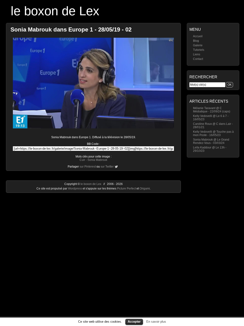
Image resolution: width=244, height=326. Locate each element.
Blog (196, 40)
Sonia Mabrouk (97, 160)
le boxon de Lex (55, 11)
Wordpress (75, 188)
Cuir (82, 160)
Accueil (198, 36)
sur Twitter (107, 166)
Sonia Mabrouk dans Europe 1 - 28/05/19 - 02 (71, 29)
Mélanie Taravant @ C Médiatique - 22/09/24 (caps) (211, 109)
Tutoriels (198, 50)
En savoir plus (156, 321)
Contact (198, 59)
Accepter (134, 321)
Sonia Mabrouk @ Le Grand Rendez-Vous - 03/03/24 (211, 141)
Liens (196, 54)
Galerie (198, 45)
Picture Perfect (126, 188)
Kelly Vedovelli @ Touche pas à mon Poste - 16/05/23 (213, 133)
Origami (145, 188)
